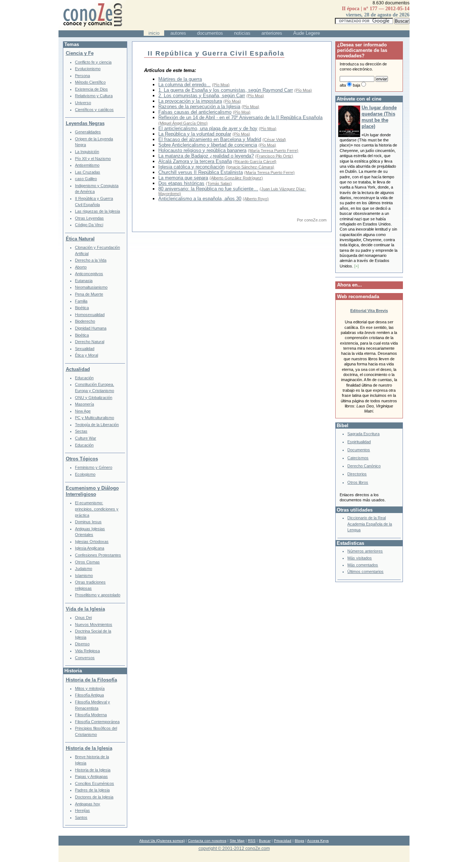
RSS (252, 841)
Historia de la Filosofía (91, 680)
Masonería (84, 404)
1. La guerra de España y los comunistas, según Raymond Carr (225, 90)
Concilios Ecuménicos (94, 783)
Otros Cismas (87, 562)
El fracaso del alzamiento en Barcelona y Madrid (209, 139)
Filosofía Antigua (89, 695)
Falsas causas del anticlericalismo (194, 112)
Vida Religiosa (87, 651)
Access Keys (318, 841)
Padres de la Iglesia (92, 790)
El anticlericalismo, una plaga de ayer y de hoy (207, 128)
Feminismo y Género (93, 467)
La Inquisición (87, 151)
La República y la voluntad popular (194, 134)
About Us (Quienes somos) (162, 841)
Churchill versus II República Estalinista (200, 172)
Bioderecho (85, 321)
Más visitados (359, 558)
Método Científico (90, 82)
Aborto (81, 267)
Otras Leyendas (89, 218)
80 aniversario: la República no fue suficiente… (208, 188)
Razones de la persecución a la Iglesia (199, 106)
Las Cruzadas (87, 172)
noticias (242, 33)
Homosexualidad (90, 314)
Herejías (82, 810)
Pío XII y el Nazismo (93, 158)
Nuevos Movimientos (93, 624)
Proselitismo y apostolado (97, 595)
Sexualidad (84, 348)
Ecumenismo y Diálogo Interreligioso (92, 491)
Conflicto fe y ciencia (93, 62)
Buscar (265, 841)
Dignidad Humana (90, 328)
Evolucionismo (88, 69)
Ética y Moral (86, 355)
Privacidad (282, 841)
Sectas (81, 431)
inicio (153, 33)
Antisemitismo (87, 165)
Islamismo (84, 575)
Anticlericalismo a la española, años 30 (199, 198)
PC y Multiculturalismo (94, 417)
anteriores (271, 33)
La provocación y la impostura (190, 101)
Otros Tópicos (82, 459)
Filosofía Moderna (91, 715)
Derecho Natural (89, 341)
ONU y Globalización (93, 397)
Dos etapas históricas (181, 183)
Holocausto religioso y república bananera (202, 150)
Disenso (82, 644)
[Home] (92, 28)
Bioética (82, 307)
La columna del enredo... (184, 84)
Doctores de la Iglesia (94, 797)
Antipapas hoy (87, 804)
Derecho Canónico (364, 466)
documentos (210, 33)
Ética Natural (80, 239)
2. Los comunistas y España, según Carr (201, 95)
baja (356, 85)
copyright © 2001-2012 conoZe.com (234, 848)
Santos (81, 817)
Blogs (299, 841)
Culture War (85, 438)
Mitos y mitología (90, 688)
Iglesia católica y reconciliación (191, 167)
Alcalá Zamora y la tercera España (195, 161)
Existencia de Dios (91, 89)
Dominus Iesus (88, 522)
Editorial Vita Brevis (369, 310)
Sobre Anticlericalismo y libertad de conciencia (207, 145)
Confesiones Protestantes (98, 555)
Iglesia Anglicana (89, 548)
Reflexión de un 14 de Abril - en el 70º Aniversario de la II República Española (240, 117)
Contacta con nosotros (207, 841)
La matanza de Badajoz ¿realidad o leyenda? (206, 156)
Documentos (358, 450)
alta (343, 85)
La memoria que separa (183, 178)
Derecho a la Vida (90, 260)
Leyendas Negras (85, 123)
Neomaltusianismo (91, 287)
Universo (83, 102)
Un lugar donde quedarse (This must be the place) (379, 117)
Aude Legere (306, 33)
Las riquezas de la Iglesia (97, 211)
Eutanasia (84, 280)
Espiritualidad (359, 442)
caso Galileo (86, 178)
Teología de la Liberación (97, 424)
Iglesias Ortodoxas (92, 541)
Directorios (357, 474)
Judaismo (83, 568)
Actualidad (78, 369)
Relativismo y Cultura (94, 96)
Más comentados (362, 565)
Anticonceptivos (89, 273)
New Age (83, 411)
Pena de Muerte (89, 294)
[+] (356, 266)
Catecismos (358, 458)
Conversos (85, 658)
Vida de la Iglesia (85, 609)
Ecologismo (85, 474)
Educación (84, 378)
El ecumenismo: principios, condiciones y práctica (96, 509)
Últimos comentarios (365, 571)
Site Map (237, 841)
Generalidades (88, 132)
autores (178, 33)
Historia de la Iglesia (89, 748)
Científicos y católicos (94, 109)
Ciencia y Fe (80, 53)
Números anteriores (365, 551)
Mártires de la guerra (180, 79)
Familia (81, 301)
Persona (82, 75)
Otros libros (357, 482)
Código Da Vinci (89, 225)
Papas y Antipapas (91, 776)
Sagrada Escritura (363, 434)
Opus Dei (83, 617)
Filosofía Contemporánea (97, 721)
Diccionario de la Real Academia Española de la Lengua (369, 524)
